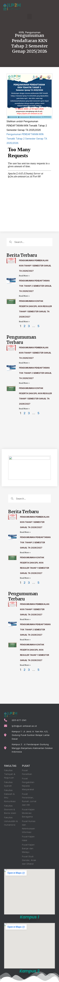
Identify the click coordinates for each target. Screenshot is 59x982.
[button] (29, 16)
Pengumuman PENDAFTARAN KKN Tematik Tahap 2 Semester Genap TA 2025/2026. (27, 138)
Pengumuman (32, 32)
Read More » (24, 276)
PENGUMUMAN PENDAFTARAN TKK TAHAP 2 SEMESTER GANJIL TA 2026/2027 (35, 285)
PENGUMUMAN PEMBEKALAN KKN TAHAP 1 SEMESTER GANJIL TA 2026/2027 (35, 265)
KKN (21, 32)
